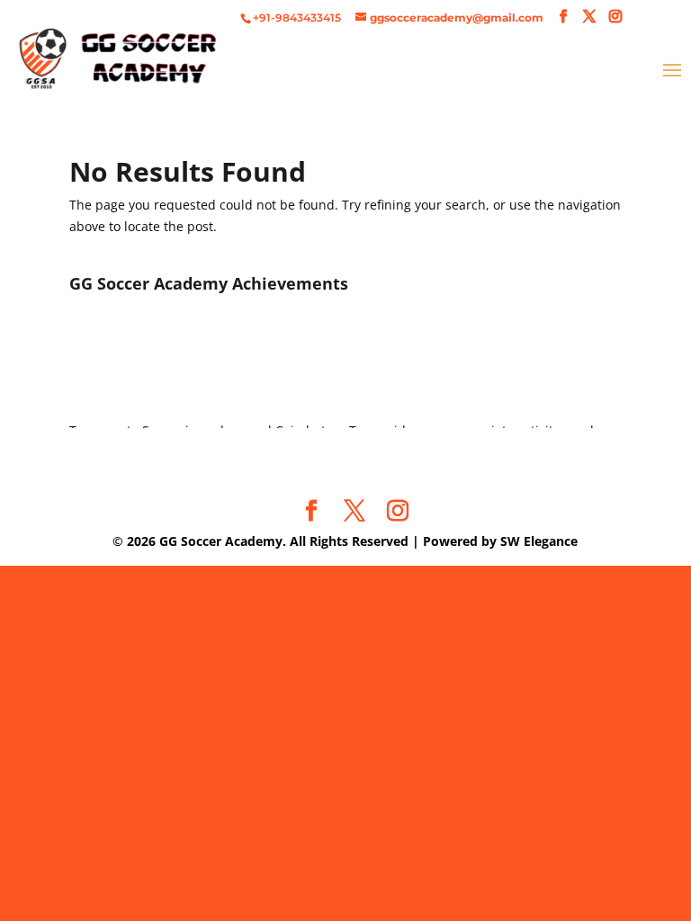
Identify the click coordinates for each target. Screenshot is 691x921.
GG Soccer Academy (221, 541)
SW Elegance (539, 541)
